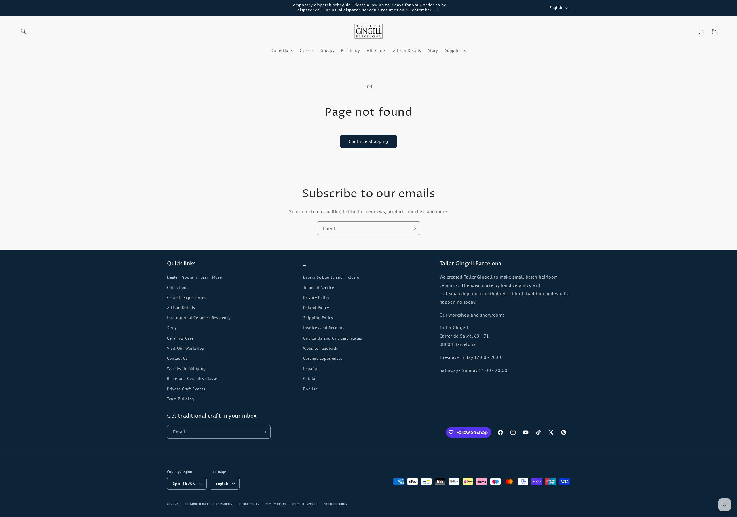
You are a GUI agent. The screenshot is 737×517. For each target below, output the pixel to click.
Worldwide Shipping (186, 368)
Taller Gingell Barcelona (198, 504)
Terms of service (305, 504)
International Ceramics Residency (199, 317)
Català (309, 378)
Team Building (180, 399)
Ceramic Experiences (186, 297)
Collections (178, 287)
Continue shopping (368, 141)
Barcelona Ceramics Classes (193, 378)
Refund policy (248, 504)
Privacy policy (275, 504)
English (310, 388)
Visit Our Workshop (185, 348)
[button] (23, 31)
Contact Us (177, 358)
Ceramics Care (180, 338)
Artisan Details (181, 307)
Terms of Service (318, 287)
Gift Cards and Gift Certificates (332, 338)
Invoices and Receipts (324, 327)
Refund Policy (316, 307)
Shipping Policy (318, 317)
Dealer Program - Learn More (194, 277)
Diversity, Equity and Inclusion (332, 277)
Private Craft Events (186, 388)
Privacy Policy (316, 297)
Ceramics (225, 504)
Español (310, 368)
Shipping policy (336, 504)
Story (172, 327)
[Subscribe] (413, 228)
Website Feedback (320, 348)
